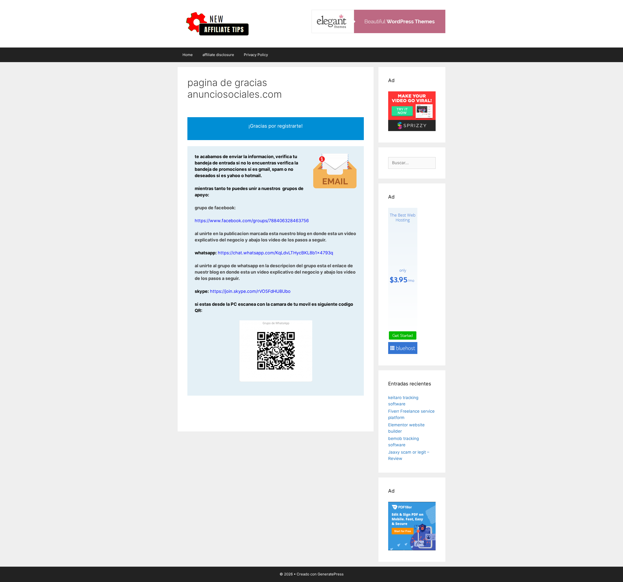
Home (188, 54)
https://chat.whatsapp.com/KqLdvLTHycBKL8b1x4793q (275, 252)
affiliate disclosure (218, 54)
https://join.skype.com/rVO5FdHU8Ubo (250, 291)
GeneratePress (331, 574)
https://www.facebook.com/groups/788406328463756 (252, 220)
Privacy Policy (256, 54)
